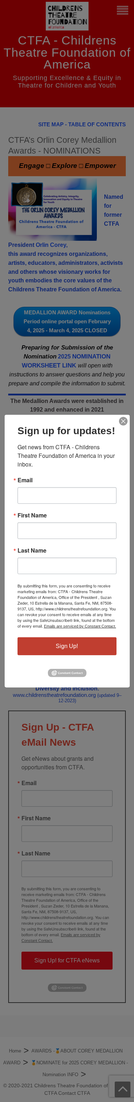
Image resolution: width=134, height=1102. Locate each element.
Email (25, 480)
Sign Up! (67, 646)
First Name (32, 515)
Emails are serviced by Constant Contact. (80, 626)
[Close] (123, 421)
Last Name (32, 550)
